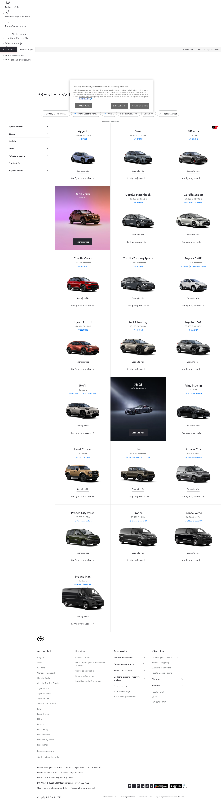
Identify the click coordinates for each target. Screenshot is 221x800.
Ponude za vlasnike (123, 657)
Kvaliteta (156, 685)
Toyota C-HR (193, 258)
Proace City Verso (83, 513)
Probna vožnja (188, 49)
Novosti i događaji (160, 662)
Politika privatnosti (127, 797)
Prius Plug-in (193, 385)
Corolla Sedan (193, 194)
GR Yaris (193, 131)
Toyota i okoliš (159, 691)
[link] (83, 170)
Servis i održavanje (123, 670)
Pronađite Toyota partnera (208, 49)
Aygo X (83, 131)
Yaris (138, 131)
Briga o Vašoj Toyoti (84, 675)
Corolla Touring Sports (138, 258)
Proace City (193, 449)
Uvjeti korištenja (109, 797)
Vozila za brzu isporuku (48, 756)
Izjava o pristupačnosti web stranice (170, 797)
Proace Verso (193, 513)
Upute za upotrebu (84, 670)
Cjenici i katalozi (83, 657)
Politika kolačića (145, 797)
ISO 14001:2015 (159, 701)
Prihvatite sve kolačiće (140, 106)
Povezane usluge (122, 691)
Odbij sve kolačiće (119, 106)
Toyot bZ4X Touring (46, 703)
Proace (138, 513)
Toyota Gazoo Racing (162, 672)
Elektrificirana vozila (161, 667)
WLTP (154, 696)
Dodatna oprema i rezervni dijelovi (127, 678)
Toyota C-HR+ (82, 322)
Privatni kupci (8, 49)
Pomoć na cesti (121, 686)
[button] (55, 113)
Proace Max (83, 576)
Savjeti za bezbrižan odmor (88, 680)
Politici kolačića (84, 99)
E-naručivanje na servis (125, 696)
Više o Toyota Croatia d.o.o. (165, 657)
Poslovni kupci (26, 49)
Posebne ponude (45, 750)
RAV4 (82, 385)
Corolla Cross (83, 258)
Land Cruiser (82, 449)
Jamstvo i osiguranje (124, 663)
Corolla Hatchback (138, 194)
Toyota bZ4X (193, 322)
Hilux (138, 449)
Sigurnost (156, 678)
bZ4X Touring (138, 322)
